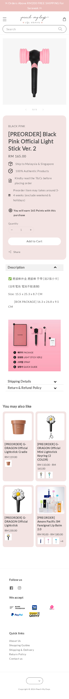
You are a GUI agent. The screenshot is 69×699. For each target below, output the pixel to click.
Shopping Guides (19, 645)
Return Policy (17, 654)
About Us (15, 640)
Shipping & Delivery (21, 649)
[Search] (60, 28)
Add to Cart (34, 241)
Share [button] (16, 251)
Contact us (16, 658)
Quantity (13, 223)
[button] (5, 19)
